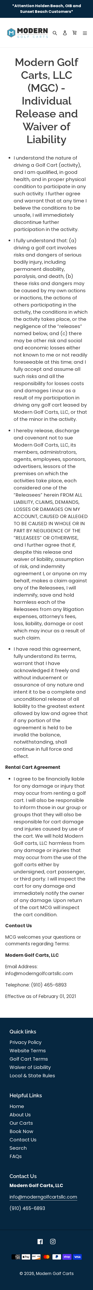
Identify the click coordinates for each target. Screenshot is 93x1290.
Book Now (21, 1131)
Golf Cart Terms (29, 1059)
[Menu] (85, 33)
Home (17, 1106)
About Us (20, 1114)
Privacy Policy (25, 1042)
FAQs (16, 1156)
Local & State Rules (32, 1075)
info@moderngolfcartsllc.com (43, 1197)
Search (18, 1148)
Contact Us (23, 1139)
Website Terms (28, 1050)
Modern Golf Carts (55, 1273)
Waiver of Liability (30, 1067)
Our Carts (21, 1123)
